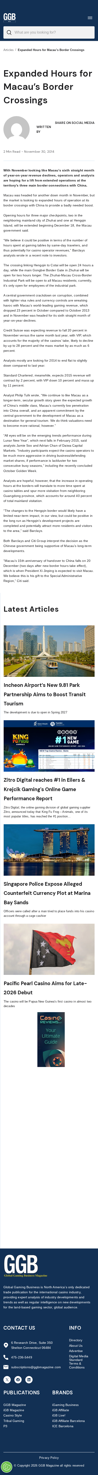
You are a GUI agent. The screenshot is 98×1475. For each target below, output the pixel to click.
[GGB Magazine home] (9, 17)
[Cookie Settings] (6, 1467)
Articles (8, 50)
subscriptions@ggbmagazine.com (36, 1367)
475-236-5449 (21, 1357)
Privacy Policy (49, 1457)
